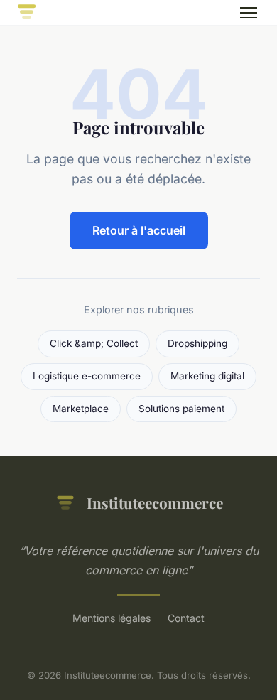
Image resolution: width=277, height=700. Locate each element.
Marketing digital (207, 376)
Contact (186, 618)
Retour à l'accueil (138, 230)
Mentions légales (111, 618)
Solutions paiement (181, 408)
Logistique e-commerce (87, 376)
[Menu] (248, 12)
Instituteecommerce (155, 502)
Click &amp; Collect (94, 343)
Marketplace (81, 408)
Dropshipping (197, 343)
